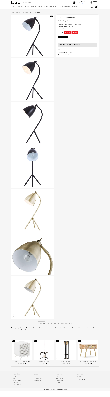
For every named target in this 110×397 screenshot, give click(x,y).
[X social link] (63, 55)
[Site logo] (15, 2)
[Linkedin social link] (67, 55)
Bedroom (18, 12)
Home (12, 12)
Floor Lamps (25, 12)
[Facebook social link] (62, 55)
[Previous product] (95, 12)
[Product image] (22, 350)
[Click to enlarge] (13, 316)
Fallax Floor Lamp (65, 361)
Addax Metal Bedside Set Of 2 (22, 361)
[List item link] (87, 376)
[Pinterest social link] (65, 55)
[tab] (41, 323)
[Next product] (98, 12)
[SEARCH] (74, 2)
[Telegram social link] (68, 55)
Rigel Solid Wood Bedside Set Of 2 (88, 361)
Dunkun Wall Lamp (44, 361)
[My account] (92, 7)
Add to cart (67, 32)
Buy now (75, 32)
